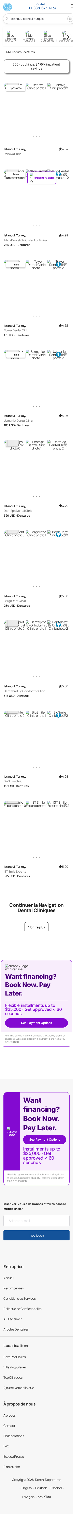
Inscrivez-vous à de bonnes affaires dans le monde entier (34, 1206)
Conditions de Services (19, 1298)
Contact (9, 1425)
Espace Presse (13, 1456)
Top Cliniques (13, 1377)
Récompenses (13, 1288)
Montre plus (36, 927)
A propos (9, 1415)
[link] (41, 178)
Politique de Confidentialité (22, 1309)
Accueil (8, 1278)
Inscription (36, 1235)
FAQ (6, 1446)
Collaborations (13, 1436)
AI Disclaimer (12, 1319)
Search (7, 18)
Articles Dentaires (16, 1329)
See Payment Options (36, 1023)
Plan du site (11, 1467)
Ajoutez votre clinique (18, 1388)
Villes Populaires (14, 1367)
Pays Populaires (14, 1357)
